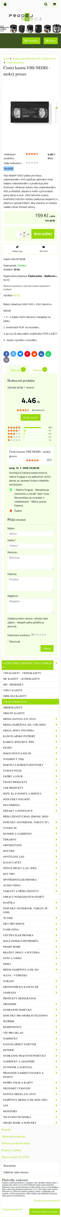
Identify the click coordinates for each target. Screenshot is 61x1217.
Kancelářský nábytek (19, 1044)
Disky (7, 964)
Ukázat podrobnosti (12, 1209)
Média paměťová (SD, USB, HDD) (24, 724)
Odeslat (47, 648)
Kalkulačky (12, 862)
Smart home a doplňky (20, 1122)
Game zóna (11, 929)
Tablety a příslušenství (20, 891)
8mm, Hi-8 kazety (15, 696)
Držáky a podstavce (18, 810)
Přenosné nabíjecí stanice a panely (23, 1074)
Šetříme (8, 1021)
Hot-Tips (8, 851)
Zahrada (9, 992)
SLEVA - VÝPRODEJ (15, 975)
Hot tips (9, 873)
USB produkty (13, 787)
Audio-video (11, 885)
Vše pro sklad (13, 1032)
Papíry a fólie (13, 776)
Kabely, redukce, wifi (18, 742)
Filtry (7, 747)
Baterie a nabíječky (17, 833)
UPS (5, 1105)
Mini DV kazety (14, 713)
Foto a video (12, 958)
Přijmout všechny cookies (45, 1212)
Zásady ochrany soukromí (47, 1200)
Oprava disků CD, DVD (15, 1157)
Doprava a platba (11, 1150)
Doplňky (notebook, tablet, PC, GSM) (26, 910)
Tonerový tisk (13, 759)
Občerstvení (12, 845)
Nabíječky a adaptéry (19, 1061)
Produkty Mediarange (19, 998)
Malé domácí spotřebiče (20, 941)
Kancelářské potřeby (19, 736)
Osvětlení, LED (13, 856)
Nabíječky (10, 1038)
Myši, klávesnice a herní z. (22, 793)
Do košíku (44, 233)
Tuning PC (10, 828)
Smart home (11, 946)
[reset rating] (32, 634)
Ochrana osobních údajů (16, 1143)
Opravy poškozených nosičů (23, 896)
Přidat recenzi (30, 417)
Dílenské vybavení (16, 1088)
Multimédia (11, 805)
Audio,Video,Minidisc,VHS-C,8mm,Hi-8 (27, 665)
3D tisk (8, 918)
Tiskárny (10, 839)
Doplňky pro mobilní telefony (25, 1015)
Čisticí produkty (15, 782)
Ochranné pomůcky (17, 1009)
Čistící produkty (15, 701)
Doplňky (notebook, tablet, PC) (26, 822)
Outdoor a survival (18, 1067)
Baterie (8, 1050)
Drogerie (9, 1004)
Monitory (10, 1111)
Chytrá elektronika (18, 935)
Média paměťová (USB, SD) (21, 969)
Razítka (9, 902)
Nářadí (8, 981)
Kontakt (6, 1129)
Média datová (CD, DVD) (19, 719)
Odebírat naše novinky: (16, 1172)
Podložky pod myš (16, 799)
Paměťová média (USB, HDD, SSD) (25, 1099)
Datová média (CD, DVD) (19, 1094)
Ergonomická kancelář (20, 986)
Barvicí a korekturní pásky (23, 764)
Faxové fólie (12, 770)
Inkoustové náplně (17, 753)
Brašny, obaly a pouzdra (21, 952)
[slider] (32, 154)
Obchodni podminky (14, 1136)
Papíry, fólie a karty (18, 1082)
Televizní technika (17, 1117)
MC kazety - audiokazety (21, 678)
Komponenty (12, 1027)
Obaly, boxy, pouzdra (18, 730)
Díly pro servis (13, 923)
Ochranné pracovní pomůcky (24, 1055)
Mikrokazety (13, 707)
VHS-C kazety (13, 690)
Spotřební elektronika (20, 879)
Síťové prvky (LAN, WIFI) (20, 868)
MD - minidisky (13, 684)
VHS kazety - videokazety (22, 673)
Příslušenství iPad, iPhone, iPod (25, 816)
